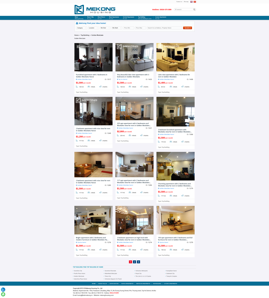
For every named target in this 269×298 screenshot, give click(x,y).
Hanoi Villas (90, 17)
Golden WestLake (97, 35)
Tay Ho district (122, 79)
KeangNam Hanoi (171, 271)
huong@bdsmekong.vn (85, 295)
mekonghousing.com (107, 295)
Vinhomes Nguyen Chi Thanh (113, 279)
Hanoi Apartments (114, 17)
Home (79, 17)
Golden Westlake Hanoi (84, 79)
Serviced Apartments (128, 17)
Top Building (145, 17)
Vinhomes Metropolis (142, 271)
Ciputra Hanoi (81, 242)
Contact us (179, 1)
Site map (186, 1)
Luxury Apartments (160, 17)
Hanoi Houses (101, 17)
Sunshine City (78, 271)
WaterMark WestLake (111, 273)
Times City (108, 276)
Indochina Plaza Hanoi (80, 279)
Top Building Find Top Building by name (88, 267)
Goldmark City (170, 273)
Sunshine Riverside (110, 271)
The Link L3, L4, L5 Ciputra (143, 276)
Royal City (138, 273)
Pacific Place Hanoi (79, 273)
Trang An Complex (171, 276)
